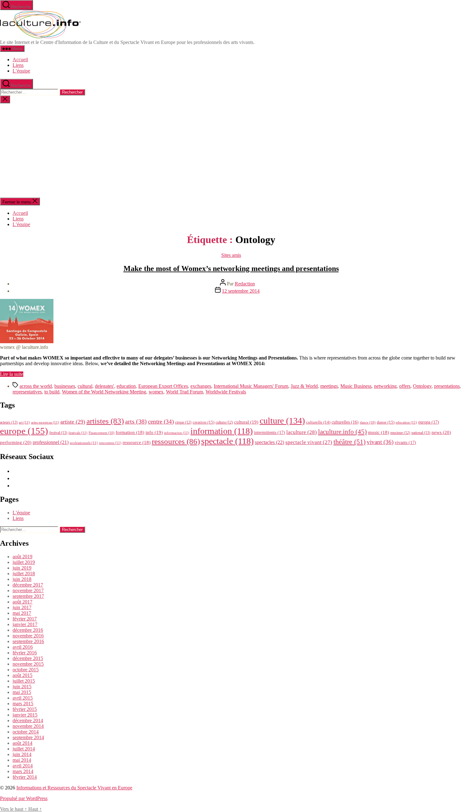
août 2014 (22, 743)
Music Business (355, 386)
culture (282, 420)
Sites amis (231, 255)
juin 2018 (22, 579)
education (126, 386)
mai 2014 (22, 760)
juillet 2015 (24, 681)
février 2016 (25, 652)
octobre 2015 (26, 669)
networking (385, 386)
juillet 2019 (24, 562)
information (221, 431)
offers (404, 386)
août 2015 (22, 675)
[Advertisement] (231, 150)
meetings (329, 386)
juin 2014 (22, 754)
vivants (405, 442)
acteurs (9, 422)
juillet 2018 (24, 573)
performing (15, 442)
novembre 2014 (28, 726)
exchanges (200, 386)
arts (136, 421)
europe (24, 431)
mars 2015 (23, 703)
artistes (105, 421)
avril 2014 (23, 765)
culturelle (318, 422)
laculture (301, 432)
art (24, 422)
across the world (35, 386)
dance (368, 422)
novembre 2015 (28, 664)
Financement (101, 433)
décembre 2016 (28, 630)
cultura (224, 422)
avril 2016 (23, 647)
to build (51, 391)
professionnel (51, 442)
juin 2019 (22, 568)
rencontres (110, 443)
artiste (72, 422)
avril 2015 (23, 698)
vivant (380, 442)
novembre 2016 (28, 635)
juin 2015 (22, 686)
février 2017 (25, 618)
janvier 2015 (25, 714)
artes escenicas (45, 422)
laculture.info (342, 431)
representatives (27, 391)
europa (428, 422)
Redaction (245, 283)
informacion (176, 433)
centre (161, 421)
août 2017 (22, 601)
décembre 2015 (28, 658)
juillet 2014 (24, 748)
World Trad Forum (184, 391)
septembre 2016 (28, 641)
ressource (137, 442)
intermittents (269, 432)
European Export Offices (163, 386)
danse (385, 422)
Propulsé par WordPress (23, 798)
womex (156, 391)
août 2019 (22, 556)
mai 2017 (22, 613)
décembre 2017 (28, 584)
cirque (183, 422)
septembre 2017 (28, 596)
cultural (85, 386)
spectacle (227, 441)
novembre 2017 (28, 590)
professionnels (84, 443)
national (420, 432)
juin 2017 (22, 607)
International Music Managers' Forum (251, 386)
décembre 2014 (28, 720)
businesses (64, 386)
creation (203, 422)
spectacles (269, 442)
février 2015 (25, 709)
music (378, 432)
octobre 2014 (26, 731)
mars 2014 (23, 771)
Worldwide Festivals (226, 391)
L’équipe (21, 70)
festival (58, 432)
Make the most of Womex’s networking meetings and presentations (231, 268)
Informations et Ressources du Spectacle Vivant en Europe (74, 787)
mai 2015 (22, 692)
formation (130, 432)
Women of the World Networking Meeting (104, 391)
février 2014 (25, 777)
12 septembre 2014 (241, 291)
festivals (78, 433)
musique (400, 432)
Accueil (20, 59)
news (441, 432)
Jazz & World (304, 386)
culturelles (345, 422)
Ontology (422, 386)
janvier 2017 (25, 624)
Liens (18, 65)
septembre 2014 (28, 737)
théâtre (349, 442)
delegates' (104, 386)
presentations (447, 386)
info (154, 432)
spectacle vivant (308, 442)
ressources (176, 441)
